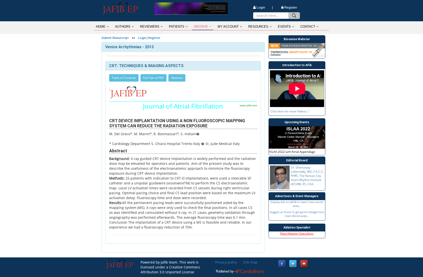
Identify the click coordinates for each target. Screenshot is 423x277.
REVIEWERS (149, 26)
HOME (101, 26)
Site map (250, 262)
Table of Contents (124, 78)
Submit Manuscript (115, 38)
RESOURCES (258, 26)
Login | (265, 7)
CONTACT (307, 26)
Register (290, 7)
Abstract (177, 78)
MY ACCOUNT (228, 26)
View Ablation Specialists (297, 233)
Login (142, 38)
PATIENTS (176, 26)
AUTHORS (122, 26)
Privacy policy (226, 262)
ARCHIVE (201, 26)
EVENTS (284, 26)
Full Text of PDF (153, 78)
